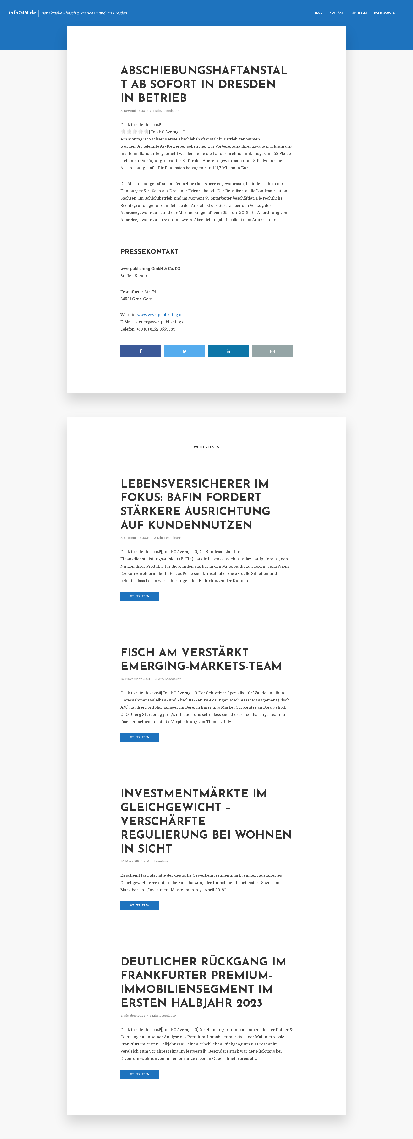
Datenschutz (384, 13)
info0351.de (22, 13)
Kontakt (336, 13)
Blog (318, 13)
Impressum (358, 13)
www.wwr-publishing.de (160, 315)
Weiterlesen (139, 596)
